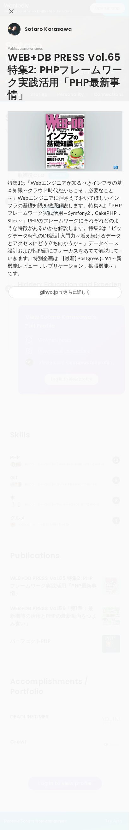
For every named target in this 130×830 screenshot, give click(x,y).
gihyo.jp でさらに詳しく (65, 292)
